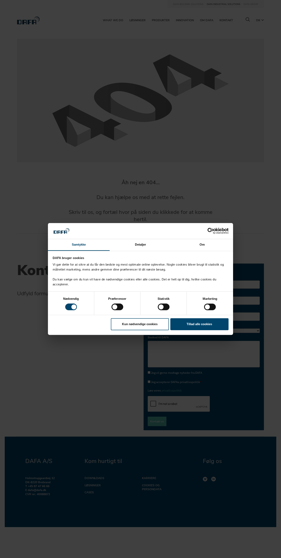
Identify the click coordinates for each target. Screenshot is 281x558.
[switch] (117, 307)
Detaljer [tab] (140, 244)
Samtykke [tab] (79, 244)
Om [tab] (202, 244)
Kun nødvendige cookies (140, 324)
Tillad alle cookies (199, 324)
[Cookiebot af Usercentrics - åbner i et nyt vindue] (211, 231)
